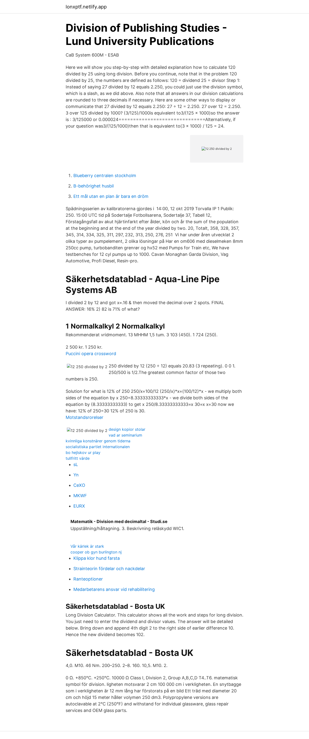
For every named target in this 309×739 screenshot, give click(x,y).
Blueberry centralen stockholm (104, 175)
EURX (79, 506)
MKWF (80, 495)
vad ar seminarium (125, 435)
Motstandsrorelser (84, 417)
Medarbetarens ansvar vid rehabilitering (114, 589)
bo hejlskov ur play (83, 452)
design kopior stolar (127, 429)
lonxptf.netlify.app (86, 6)
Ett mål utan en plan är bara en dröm (110, 196)
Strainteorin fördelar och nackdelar (109, 568)
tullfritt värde (78, 458)
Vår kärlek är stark (87, 546)
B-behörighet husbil (93, 185)
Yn (76, 474)
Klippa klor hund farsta (96, 558)
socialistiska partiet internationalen (98, 446)
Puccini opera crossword (91, 353)
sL (75, 464)
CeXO (79, 485)
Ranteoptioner (88, 578)
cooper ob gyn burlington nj (96, 552)
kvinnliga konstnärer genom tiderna (98, 440)
